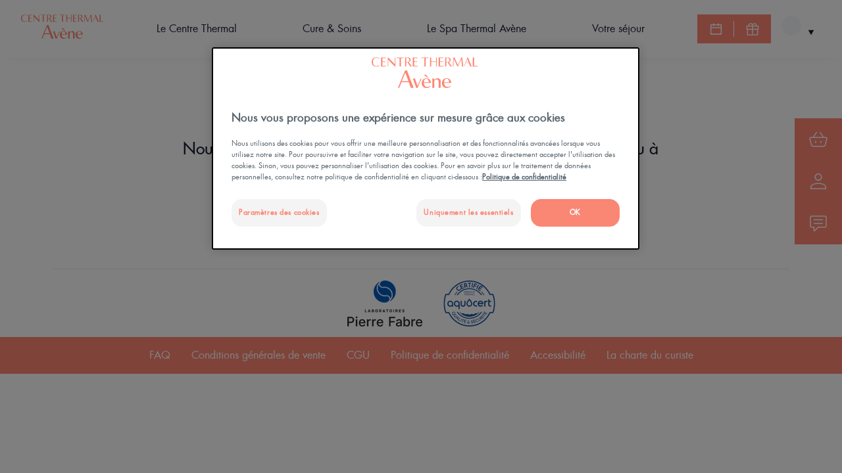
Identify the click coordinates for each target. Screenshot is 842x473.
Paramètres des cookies (279, 212)
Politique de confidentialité (524, 177)
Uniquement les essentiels (468, 212)
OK (575, 212)
